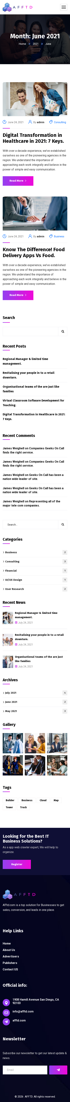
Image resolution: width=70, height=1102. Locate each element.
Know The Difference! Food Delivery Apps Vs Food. (34, 253)
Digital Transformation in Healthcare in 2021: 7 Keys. (33, 138)
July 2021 (35, 692)
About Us (9, 950)
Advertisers (11, 956)
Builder (10, 800)
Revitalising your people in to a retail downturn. (28, 375)
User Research (35, 589)
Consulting (60, 122)
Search (9, 317)
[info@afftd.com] (6, 1012)
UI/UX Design (35, 579)
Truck (23, 807)
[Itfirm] (17, 7)
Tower (9, 807)
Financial (35, 570)
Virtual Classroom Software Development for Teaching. (33, 403)
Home (22, 43)
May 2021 (35, 711)
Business (59, 236)
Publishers (10, 963)
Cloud (43, 800)
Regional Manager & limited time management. (25, 361)
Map (56, 800)
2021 (36, 43)
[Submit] (58, 1070)
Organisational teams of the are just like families (31, 389)
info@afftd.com (23, 1011)
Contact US (10, 969)
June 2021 (35, 702)
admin (40, 122)
